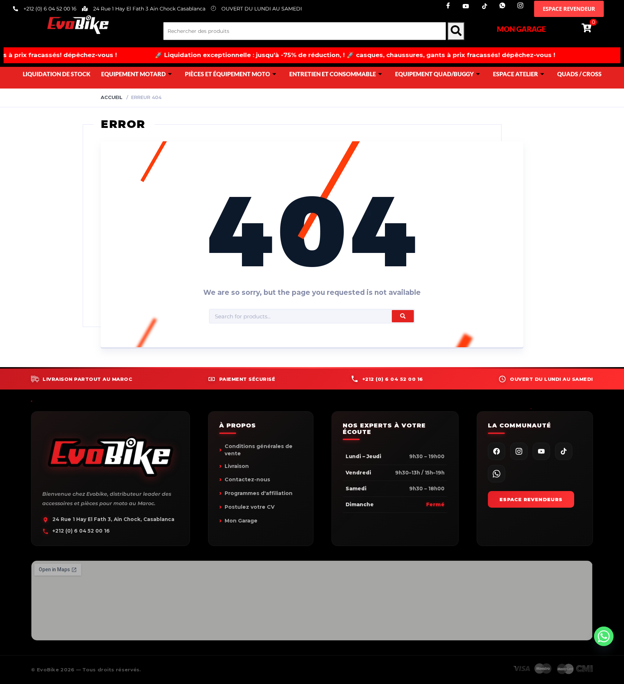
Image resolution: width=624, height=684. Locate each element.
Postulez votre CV (249, 507)
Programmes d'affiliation (258, 493)
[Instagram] (517, 6)
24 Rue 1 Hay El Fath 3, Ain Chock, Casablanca (113, 519)
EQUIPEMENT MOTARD (133, 73)
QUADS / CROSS (579, 73)
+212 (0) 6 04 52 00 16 (81, 531)
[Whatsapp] (499, 6)
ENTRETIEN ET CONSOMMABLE (332, 73)
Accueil (111, 97)
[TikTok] (481, 6)
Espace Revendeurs (531, 499)
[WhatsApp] (496, 473)
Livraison (237, 466)
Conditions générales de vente (258, 450)
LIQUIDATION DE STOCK (56, 73)
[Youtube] (463, 6)
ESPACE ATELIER (515, 73)
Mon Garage (521, 29)
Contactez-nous (247, 479)
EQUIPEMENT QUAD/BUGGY (434, 73)
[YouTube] (541, 451)
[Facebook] (445, 6)
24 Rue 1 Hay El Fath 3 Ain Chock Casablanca (149, 8)
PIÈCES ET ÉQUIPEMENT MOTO (227, 73)
